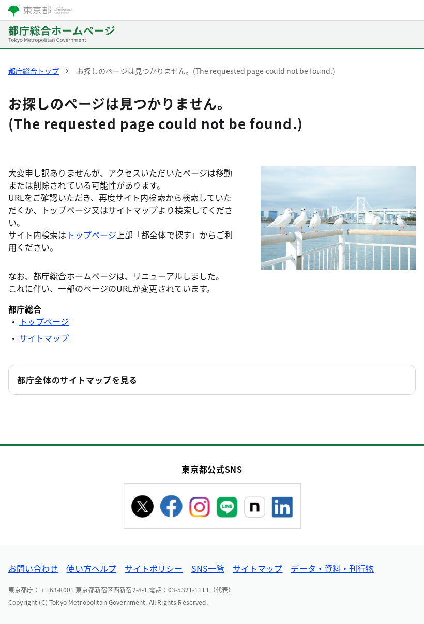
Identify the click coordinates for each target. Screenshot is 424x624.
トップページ (91, 234)
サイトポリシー (154, 568)
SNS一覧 (207, 568)
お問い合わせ (33, 568)
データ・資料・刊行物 (332, 568)
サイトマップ (44, 338)
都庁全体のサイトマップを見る (77, 379)
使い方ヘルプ (91, 568)
